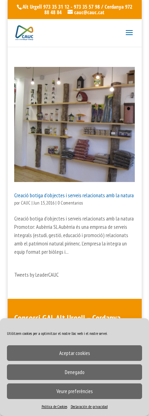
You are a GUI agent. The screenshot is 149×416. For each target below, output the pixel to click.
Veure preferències (74, 391)
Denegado (75, 372)
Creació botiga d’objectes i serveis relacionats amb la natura (74, 195)
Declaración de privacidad (89, 406)
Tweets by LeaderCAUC (36, 274)
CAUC (25, 203)
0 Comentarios (70, 203)
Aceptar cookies (74, 353)
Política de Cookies (54, 406)
